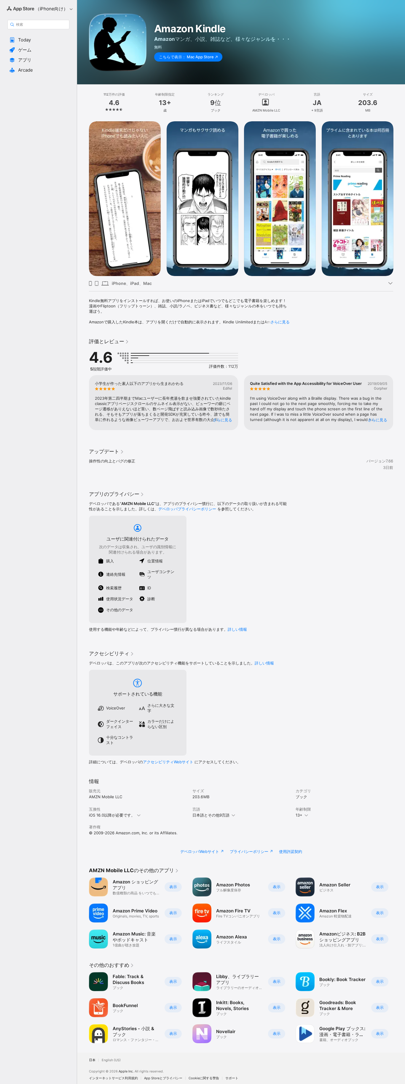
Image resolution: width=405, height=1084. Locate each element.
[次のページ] (399, 402)
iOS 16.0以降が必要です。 (112, 815)
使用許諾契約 (290, 851)
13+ (299, 815)
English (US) (111, 1060)
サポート (231, 1078)
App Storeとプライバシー (163, 1078)
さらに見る (280, 322)
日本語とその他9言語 (210, 815)
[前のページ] (83, 402)
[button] (38, 40)
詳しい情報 (237, 629)
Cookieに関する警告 (204, 1078)
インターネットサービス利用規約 (113, 1078)
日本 (92, 1060)
